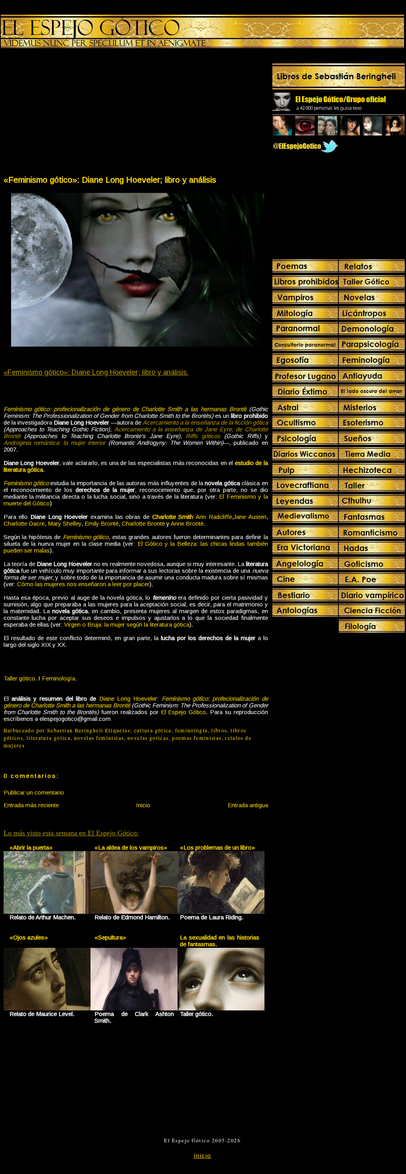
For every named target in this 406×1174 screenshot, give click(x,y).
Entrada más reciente (31, 805)
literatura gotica (48, 737)
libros (219, 730)
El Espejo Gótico (183, 712)
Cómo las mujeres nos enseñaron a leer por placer (83, 584)
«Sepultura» (110, 937)
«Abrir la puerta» (31, 847)
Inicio (143, 805)
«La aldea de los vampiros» (130, 847)
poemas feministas (196, 737)
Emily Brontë (102, 523)
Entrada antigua (248, 805)
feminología (191, 730)
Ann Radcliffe (214, 516)
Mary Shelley (64, 523)
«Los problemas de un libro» (217, 847)
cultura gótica (153, 730)
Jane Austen (250, 516)
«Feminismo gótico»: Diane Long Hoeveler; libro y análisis (110, 179)
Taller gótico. (20, 678)
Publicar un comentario (34, 792)
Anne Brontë (187, 523)
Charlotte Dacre (24, 523)
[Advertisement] (69, 113)
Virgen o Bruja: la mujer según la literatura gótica (126, 624)
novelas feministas (99, 737)
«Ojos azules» (28, 937)
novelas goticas (147, 737)
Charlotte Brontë (143, 523)
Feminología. (59, 678)
